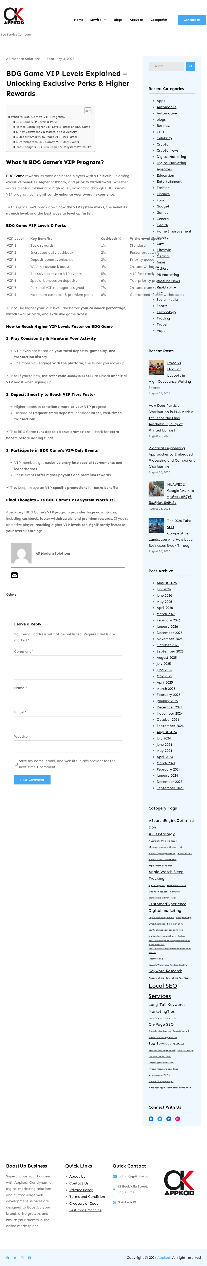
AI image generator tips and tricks (166, 847)
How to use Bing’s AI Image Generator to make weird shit (169, 942)
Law (160, 243)
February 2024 (168, 769)
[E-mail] (14, 577)
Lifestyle (164, 250)
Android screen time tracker (162, 859)
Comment (24, 651)
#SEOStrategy (162, 834)
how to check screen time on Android (167, 936)
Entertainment (169, 181)
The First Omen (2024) (160, 1056)
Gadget (163, 206)
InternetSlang (156, 958)
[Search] (190, 66)
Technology (166, 312)
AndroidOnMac (184, 853)
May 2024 (164, 750)
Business (163, 125)
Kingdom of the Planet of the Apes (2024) (169, 978)
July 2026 (164, 589)
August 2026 (167, 583)
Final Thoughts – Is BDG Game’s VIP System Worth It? (53, 147)
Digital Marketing (171, 156)
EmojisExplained (157, 924)
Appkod (163, 1257)
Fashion (163, 187)
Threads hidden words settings (163, 1069)
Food (161, 200)
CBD (160, 132)
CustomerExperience (167, 904)
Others (11, 594)
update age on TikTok (159, 1075)
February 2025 (168, 694)
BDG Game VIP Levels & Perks (36, 122)
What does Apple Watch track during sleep (170, 1087)
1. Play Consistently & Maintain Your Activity (46, 132)
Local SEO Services (163, 991)
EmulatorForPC (175, 924)
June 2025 (164, 670)
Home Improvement (174, 231)
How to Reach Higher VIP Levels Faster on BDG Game (53, 127)
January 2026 (167, 626)
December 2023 (169, 781)
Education (165, 175)
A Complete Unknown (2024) (163, 841)
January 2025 (167, 701)
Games (162, 212)
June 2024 (164, 744)
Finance (163, 194)
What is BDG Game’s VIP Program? (38, 117)
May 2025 (164, 676)
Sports (162, 306)
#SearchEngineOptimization (171, 823)
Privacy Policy (81, 1190)
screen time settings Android (163, 1037)
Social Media (167, 299)
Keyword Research (165, 971)
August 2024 (167, 732)
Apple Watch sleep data (160, 865)
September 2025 (170, 651)
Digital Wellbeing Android (161, 917)
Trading (163, 318)
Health (162, 225)
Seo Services (160, 1043)
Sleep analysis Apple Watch (162, 1050)
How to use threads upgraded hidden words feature (170, 950)
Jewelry (163, 237)
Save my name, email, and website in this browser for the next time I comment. (67, 764)
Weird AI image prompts (161, 1081)
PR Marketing (168, 274)
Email (20, 712)
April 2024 (165, 757)
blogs (161, 119)
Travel (162, 324)
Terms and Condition (87, 1196)
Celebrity (164, 138)
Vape (161, 330)
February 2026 (168, 620)
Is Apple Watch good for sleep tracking (168, 965)
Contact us (192, 20)
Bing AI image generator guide (164, 891)
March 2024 (166, 763)
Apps (161, 100)
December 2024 (169, 707)
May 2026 (164, 601)
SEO (160, 293)
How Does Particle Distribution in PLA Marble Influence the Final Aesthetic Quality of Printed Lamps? (171, 417)
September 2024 (170, 726)
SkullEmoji (178, 1044)
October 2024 (168, 719)
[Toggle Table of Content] (86, 110)
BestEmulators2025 (176, 885)
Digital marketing (165, 910)
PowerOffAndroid (181, 1031)
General (163, 219)
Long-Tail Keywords (167, 1004)
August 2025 (167, 657)
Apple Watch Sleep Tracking (166, 875)
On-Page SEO (161, 1024)
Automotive (167, 113)
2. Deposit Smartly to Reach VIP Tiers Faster (46, 137)
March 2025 (166, 688)
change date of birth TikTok (162, 897)
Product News (168, 281)
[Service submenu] (105, 19)
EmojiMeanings (183, 917)
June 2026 (164, 595)
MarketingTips (162, 1011)
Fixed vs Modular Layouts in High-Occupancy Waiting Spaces (170, 375)
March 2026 (166, 614)
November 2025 (170, 639)
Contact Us (78, 1183)
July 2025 (164, 663)
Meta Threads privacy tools (162, 1018)
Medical (163, 256)
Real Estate (166, 287)
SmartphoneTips (185, 1050)
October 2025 (168, 645)
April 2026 (165, 607)
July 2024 (164, 738)
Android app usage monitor (162, 853)
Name (20, 688)
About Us (77, 1176)
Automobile (166, 107)
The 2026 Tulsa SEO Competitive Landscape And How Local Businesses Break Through (171, 533)
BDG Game (15, 176)
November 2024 (170, 713)
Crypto (163, 144)
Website (21, 736)
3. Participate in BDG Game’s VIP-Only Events (47, 142)
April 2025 (165, 682)
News (161, 262)
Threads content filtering (161, 1062)
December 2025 (169, 632)
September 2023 (170, 788)
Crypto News (167, 150)
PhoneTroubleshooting (160, 1031)
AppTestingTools (157, 885)
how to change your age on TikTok (166, 930)
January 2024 (167, 775)
